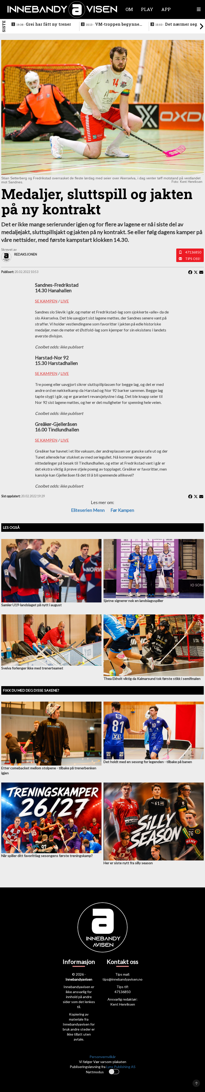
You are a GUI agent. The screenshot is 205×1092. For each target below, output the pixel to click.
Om (129, 9)
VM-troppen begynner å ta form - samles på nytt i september (114, 24)
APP (166, 9)
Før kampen (122, 510)
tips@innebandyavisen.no (122, 979)
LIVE (64, 300)
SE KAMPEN (46, 300)
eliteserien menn (88, 510)
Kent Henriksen (122, 1004)
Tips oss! (192, 259)
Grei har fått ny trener (43, 24)
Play (147, 9)
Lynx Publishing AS (121, 1067)
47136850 (193, 252)
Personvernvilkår (103, 1057)
